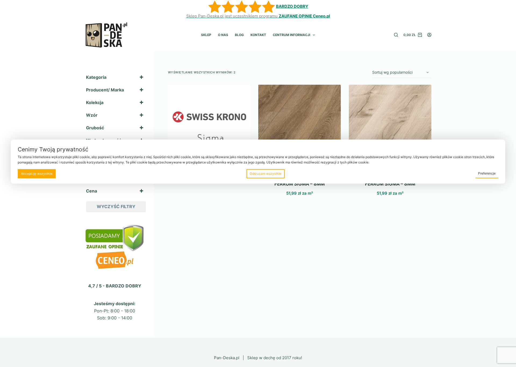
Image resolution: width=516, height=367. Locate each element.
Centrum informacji (291, 35)
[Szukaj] (396, 35)
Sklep (206, 35)
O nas (223, 35)
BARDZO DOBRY (292, 6)
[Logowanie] (429, 35)
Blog (239, 35)
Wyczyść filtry (116, 206)
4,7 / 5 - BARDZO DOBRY (114, 285)
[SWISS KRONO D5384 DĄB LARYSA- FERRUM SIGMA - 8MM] (299, 126)
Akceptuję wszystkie (36, 174)
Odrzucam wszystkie (265, 174)
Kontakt (258, 35)
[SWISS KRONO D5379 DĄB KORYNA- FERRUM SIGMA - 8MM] (390, 126)
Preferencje (487, 173)
